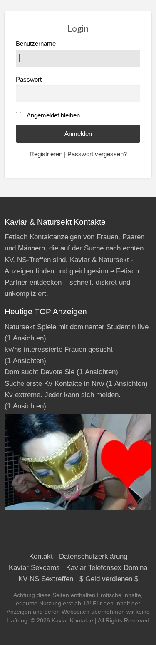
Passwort (29, 79)
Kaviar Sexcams (34, 568)
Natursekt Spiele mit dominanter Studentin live (77, 327)
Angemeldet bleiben (53, 115)
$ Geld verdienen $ (108, 579)
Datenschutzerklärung (93, 556)
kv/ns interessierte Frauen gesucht (59, 349)
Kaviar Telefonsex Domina (106, 568)
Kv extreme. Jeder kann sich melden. (63, 395)
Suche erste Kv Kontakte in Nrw (54, 384)
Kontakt (41, 556)
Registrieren (46, 154)
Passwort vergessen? (97, 154)
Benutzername (36, 43)
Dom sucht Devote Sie (39, 372)
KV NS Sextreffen (45, 579)
